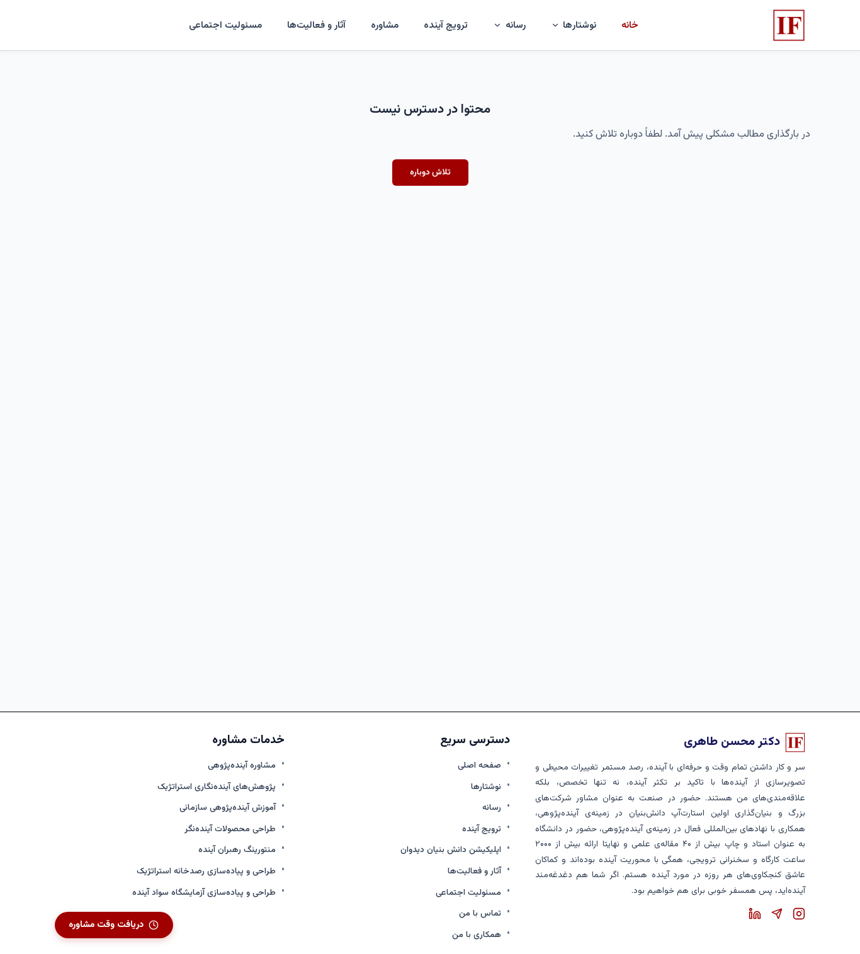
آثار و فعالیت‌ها (316, 25)
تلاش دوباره (430, 172)
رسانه (491, 807)
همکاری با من (476, 934)
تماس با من (480, 913)
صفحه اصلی (479, 765)
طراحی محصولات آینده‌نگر (230, 829)
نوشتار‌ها (579, 25)
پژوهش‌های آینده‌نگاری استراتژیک (216, 786)
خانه (629, 25)
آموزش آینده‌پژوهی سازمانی (227, 807)
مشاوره (385, 25)
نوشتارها (486, 786)
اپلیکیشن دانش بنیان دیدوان (450, 849)
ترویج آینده (446, 25)
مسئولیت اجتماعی (225, 25)
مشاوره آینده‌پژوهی (242, 765)
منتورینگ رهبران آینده (237, 849)
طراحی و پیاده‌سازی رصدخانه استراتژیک (206, 871)
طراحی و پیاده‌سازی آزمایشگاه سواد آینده (204, 892)
